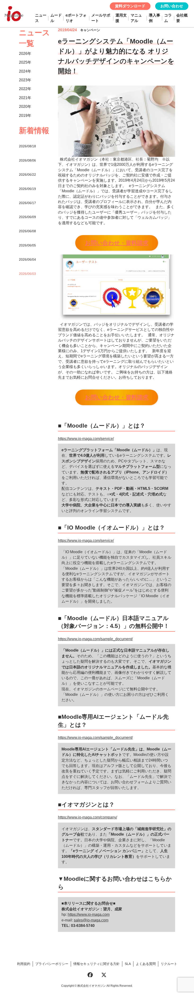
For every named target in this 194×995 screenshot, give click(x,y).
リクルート (169, 964)
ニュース (40, 17)
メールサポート (100, 17)
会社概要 (182, 17)
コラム (168, 17)
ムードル (56, 17)
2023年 (25, 80)
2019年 (25, 116)
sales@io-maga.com (91, 920)
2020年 (25, 107)
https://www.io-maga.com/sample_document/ (95, 639)
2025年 (25, 62)
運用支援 (121, 17)
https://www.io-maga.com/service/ (86, 439)
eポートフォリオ (76, 17)
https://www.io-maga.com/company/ (87, 817)
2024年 (25, 71)
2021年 (25, 98)
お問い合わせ (171, 6)
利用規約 (23, 964)
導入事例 (154, 17)
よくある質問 (146, 964)
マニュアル (136, 17)
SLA (128, 964)
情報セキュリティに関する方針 (96, 964)
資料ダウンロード (130, 6)
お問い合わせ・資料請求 (116, 243)
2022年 (25, 89)
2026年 (25, 54)
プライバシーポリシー (51, 964)
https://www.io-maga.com (89, 914)
